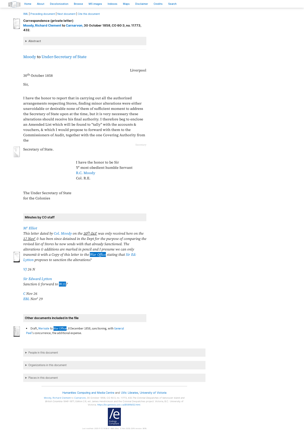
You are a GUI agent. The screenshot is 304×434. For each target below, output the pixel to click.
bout (40, 3)
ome (27, 3)
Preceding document (42, 13)
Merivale (43, 328)
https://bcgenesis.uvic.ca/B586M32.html (118, 404)
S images (95, 3)
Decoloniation (59, 3)
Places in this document (43, 377)
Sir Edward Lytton (37, 278)
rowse (78, 3)
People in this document (43, 352)
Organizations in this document (47, 365)
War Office (98, 254)
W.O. (62, 284)
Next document (66, 13)
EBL (26, 298)
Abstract (34, 41)
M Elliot (30, 228)
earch (172, 3)
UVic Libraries (129, 392)
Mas (126, 3)
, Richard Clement (42, 25)
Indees (112, 3)
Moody (29, 56)
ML (25, 13)
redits (158, 3)
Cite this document (89, 13)
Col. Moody (63, 233)
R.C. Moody (85, 172)
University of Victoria (153, 392)
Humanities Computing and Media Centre (88, 392)
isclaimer (141, 3)
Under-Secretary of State (64, 56)
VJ (25, 269)
